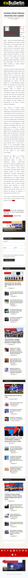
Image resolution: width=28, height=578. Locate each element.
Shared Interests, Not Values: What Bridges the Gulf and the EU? (13, 284)
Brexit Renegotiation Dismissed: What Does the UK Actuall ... (12, 569)
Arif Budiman (13, 413)
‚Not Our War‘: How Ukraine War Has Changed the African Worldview (16, 319)
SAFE (8, 213)
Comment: (5, 241)
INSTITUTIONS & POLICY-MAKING (10, 561)
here (13, 200)
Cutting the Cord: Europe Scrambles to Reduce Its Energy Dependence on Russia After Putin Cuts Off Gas (16, 459)
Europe (15, 210)
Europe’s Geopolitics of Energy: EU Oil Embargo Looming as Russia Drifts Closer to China (13, 439)
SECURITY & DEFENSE (9, 484)
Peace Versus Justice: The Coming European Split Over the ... (12, 229)
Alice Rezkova (13, 405)
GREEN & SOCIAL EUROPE (10, 329)
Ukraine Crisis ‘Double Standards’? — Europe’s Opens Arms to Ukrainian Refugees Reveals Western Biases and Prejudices (16, 351)
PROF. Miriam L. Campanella (13, 18)
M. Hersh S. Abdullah (15, 420)
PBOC (5, 213)
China (11, 210)
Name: (4, 247)
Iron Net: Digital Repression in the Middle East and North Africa (16, 293)
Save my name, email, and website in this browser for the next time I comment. (13, 256)
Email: (15, 247)
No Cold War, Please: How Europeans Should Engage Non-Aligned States (16, 311)
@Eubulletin (6, 227)
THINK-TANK (7, 273)
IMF (10, 212)
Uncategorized (6, 222)
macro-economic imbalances (18, 212)
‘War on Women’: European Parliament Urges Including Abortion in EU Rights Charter (13, 341)
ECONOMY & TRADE (17, 215)
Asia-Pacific (7, 385)
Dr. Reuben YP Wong (13, 398)
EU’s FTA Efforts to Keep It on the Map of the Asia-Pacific (16, 411)
